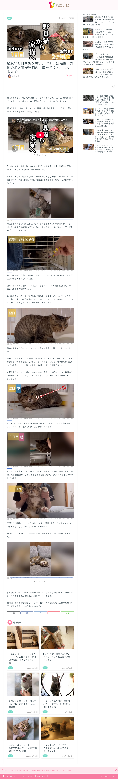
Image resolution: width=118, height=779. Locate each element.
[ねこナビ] (59, 8)
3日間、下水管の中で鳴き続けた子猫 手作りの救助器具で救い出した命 (98, 46)
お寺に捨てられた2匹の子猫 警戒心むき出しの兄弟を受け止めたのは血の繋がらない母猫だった (98, 73)
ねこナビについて (28, 776)
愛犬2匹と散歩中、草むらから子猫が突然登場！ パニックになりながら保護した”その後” (98, 21)
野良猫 (70, 76)
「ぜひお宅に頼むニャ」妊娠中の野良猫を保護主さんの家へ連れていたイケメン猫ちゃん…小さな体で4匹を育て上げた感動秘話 (98, 59)
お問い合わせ (41, 776)
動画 (9, 18)
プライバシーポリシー (12, 776)
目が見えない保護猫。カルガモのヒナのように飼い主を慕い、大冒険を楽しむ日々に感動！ (98, 33)
